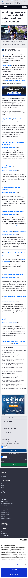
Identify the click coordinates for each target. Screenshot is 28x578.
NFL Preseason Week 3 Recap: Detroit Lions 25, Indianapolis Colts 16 (13, 355)
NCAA (2, 3)
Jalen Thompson (8, 187)
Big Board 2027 (4, 516)
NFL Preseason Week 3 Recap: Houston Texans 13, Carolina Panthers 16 (12, 385)
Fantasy (3, 487)
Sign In (25, 6)
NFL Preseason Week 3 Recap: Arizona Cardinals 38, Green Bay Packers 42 (12, 368)
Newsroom (3, 476)
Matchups (3, 510)
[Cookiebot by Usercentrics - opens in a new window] (20, 540)
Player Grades (4, 505)
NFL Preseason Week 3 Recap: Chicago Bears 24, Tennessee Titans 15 (14, 351)
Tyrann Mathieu (9, 318)
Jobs (2, 474)
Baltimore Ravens (19, 119)
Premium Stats (4, 507)
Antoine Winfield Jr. (9, 142)
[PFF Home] (5, 6)
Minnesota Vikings (20, 231)
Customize (13, 574)
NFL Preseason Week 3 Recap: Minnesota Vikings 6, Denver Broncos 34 (13, 360)
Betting (2, 485)
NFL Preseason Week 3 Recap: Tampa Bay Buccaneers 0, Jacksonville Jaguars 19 (13, 381)
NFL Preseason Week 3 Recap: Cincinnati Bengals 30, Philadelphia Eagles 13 (12, 364)
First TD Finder (4, 501)
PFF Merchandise (5, 535)
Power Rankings (4, 508)
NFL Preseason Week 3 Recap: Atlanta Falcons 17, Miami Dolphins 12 (14, 389)
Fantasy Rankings (5, 514)
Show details (20, 565)
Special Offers (4, 533)
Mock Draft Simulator (6, 518)
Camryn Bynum (8, 231)
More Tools (13, 450)
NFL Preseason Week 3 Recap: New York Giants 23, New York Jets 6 (12, 372)
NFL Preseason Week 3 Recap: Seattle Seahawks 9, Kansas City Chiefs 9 (12, 376)
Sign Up (14, 464)
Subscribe (3, 531)
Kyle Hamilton (6, 55)
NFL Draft (3, 492)
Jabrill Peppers (8, 166)
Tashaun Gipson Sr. (9, 296)
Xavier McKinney (8, 252)
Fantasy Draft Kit (5, 512)
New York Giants (20, 252)
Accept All (14, 569)
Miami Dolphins (18, 274)
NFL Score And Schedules (7, 503)
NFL (2, 1)
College (2, 491)
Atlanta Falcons (19, 211)
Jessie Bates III (6, 65)
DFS (2, 489)
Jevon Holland (8, 274)
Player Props (4, 499)
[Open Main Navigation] (2, 7)
